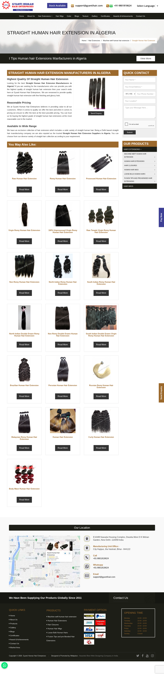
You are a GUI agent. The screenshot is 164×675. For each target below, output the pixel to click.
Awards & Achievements (123, 16)
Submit (129, 132)
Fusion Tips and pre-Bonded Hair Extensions (138, 179)
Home (21, 16)
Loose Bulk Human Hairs (134, 174)
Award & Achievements (19, 639)
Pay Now (161, 217)
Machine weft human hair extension (116, 41)
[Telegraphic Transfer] (100, 622)
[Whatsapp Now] (4, 665)
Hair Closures (130, 165)
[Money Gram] (100, 629)
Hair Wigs (60, 16)
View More (145, 58)
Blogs (77, 16)
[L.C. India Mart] (89, 642)
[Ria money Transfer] (89, 629)
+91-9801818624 (122, 5)
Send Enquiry (161, 393)
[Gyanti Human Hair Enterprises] (44, 561)
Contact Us (140, 16)
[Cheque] (100, 635)
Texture (85, 16)
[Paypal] (100, 616)
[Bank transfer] (89, 622)
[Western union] (89, 616)
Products (13, 624)
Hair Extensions (44, 16)
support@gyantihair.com (89, 5)
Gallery (95, 16)
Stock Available (57, 5)
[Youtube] (147, 655)
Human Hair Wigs (131, 170)
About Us (31, 16)
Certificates (105, 16)
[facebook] (143, 655)
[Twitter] (138, 655)
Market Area (15, 647)
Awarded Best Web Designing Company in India (98, 656)
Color (69, 16)
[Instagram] (152, 655)
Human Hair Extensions (134, 161)
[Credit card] (89, 635)
